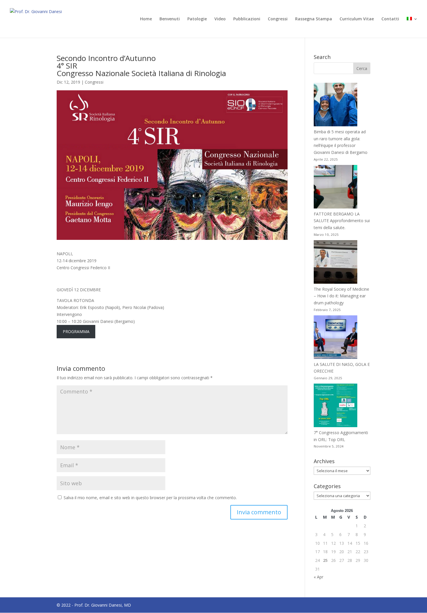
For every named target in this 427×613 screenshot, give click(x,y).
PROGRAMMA (76, 331)
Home (146, 19)
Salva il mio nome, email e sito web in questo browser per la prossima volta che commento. (150, 497)
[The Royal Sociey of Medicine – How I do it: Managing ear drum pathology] (335, 263)
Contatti (390, 19)
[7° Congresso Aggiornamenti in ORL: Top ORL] (335, 406)
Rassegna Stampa (313, 19)
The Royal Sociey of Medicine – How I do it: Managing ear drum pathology (341, 296)
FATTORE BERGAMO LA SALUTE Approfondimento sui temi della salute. (342, 221)
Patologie (197, 19)
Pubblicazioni (246, 19)
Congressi (278, 19)
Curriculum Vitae (357, 19)
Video (220, 19)
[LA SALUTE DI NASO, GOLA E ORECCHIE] (335, 338)
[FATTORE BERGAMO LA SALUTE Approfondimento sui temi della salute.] (335, 188)
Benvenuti (169, 19)
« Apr (318, 577)
